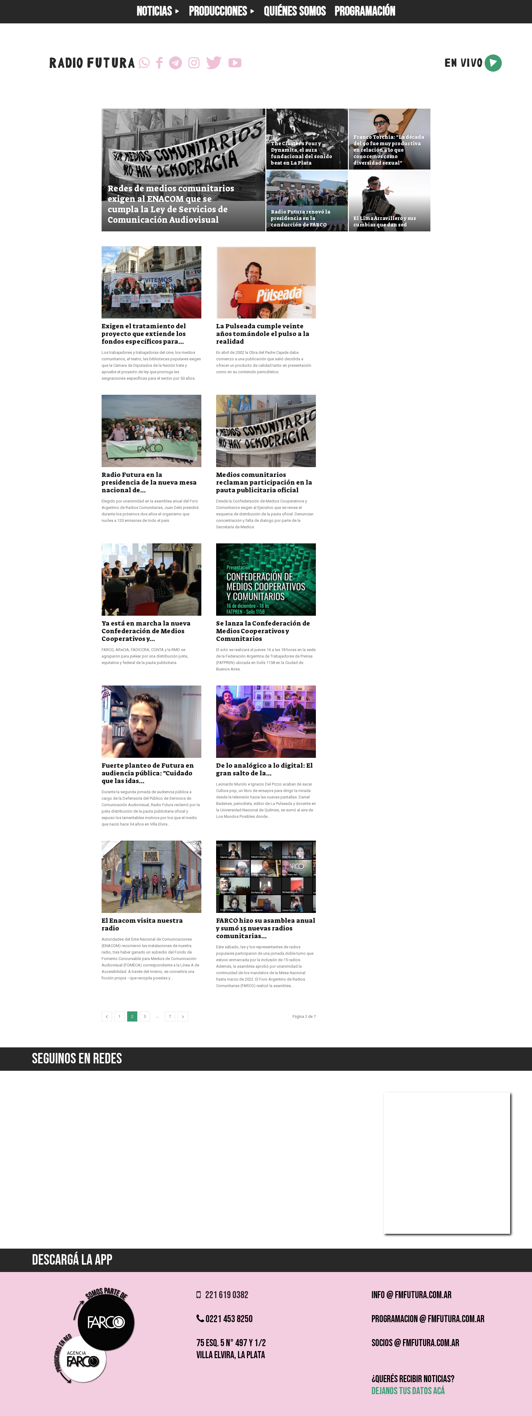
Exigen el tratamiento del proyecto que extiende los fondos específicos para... (144, 334)
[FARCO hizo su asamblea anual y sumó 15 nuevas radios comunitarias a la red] (266, 877)
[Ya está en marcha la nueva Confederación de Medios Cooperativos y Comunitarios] (151, 579)
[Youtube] (234, 63)
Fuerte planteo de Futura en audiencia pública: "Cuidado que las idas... (148, 773)
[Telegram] (175, 63)
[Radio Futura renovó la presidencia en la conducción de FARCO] (307, 200)
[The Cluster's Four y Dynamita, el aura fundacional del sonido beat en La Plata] (307, 139)
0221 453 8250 (228, 1319)
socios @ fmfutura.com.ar (415, 1343)
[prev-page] (107, 1016)
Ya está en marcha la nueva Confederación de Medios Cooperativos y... (146, 631)
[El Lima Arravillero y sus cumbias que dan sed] (389, 200)
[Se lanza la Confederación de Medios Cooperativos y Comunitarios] (266, 579)
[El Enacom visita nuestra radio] (151, 877)
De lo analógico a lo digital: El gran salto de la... (264, 769)
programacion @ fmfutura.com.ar (428, 1319)
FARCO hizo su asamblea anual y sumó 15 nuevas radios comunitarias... (265, 928)
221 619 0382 (224, 1295)
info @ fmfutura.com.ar (412, 1295)
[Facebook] (159, 63)
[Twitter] (214, 63)
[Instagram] (194, 63)
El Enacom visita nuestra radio (142, 924)
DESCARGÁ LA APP (72, 1260)
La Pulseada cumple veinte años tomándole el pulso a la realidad (262, 334)
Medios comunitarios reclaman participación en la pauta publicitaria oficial (264, 482)
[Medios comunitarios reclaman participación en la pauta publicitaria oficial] (266, 431)
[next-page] (183, 1016)
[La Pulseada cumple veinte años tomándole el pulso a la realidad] (266, 282)
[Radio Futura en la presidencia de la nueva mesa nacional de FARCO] (151, 431)
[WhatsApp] (144, 63)
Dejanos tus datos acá (408, 1391)
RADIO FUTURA (92, 64)
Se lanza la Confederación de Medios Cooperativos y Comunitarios (263, 631)
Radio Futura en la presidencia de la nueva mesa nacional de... (149, 482)
